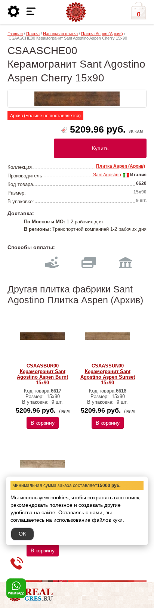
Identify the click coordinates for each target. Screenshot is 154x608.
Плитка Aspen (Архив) (102, 33)
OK (22, 534)
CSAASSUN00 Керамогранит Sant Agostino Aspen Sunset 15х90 (107, 374)
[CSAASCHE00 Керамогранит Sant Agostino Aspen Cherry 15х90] (77, 99)
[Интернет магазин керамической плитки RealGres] (76, 12)
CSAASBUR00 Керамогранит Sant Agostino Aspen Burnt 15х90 (42, 374)
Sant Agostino (107, 174)
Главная (15, 33)
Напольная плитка (60, 33)
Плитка (33, 33)
